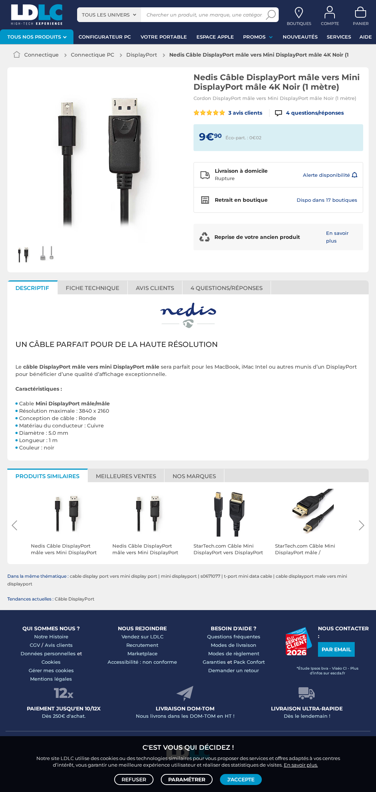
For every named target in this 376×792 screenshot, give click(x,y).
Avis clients (59, 645)
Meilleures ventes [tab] (126, 476)
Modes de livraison (233, 645)
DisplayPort (141, 54)
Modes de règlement (233, 653)
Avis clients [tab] (155, 287)
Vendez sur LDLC (142, 636)
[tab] (226, 287)
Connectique (41, 54)
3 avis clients (244, 113)
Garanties (214, 662)
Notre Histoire (51, 636)
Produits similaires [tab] (47, 476)
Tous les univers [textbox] (106, 15)
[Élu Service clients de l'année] (298, 653)
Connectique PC (92, 54)
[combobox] (109, 14)
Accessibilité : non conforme (142, 662)
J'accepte (240, 779)
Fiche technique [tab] (92, 287)
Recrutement (142, 645)
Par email (336, 649)
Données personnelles (48, 653)
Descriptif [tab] (32, 287)
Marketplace (142, 653)
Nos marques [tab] (194, 476)
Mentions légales (51, 679)
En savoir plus (337, 237)
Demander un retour (233, 670)
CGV (35, 645)
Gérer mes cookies (51, 670)
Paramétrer (186, 779)
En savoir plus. (301, 765)
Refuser (134, 779)
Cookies (51, 662)
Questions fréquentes (233, 636)
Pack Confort (249, 662)
